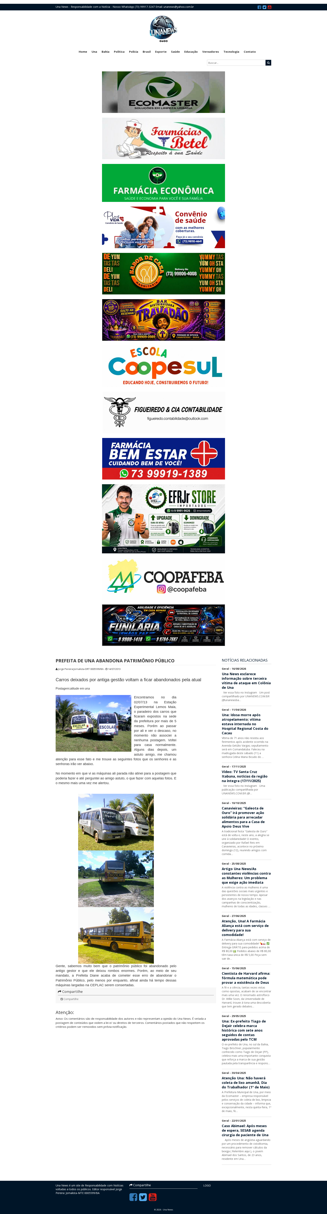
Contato (250, 51)
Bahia (105, 51)
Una (94, 51)
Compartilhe (71, 999)
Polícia (133, 51)
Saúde (175, 51)
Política (119, 51)
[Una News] (163, 28)
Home (83, 51)
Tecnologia (231, 51)
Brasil (147, 51)
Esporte (161, 51)
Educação (191, 51)
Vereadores (210, 51)
